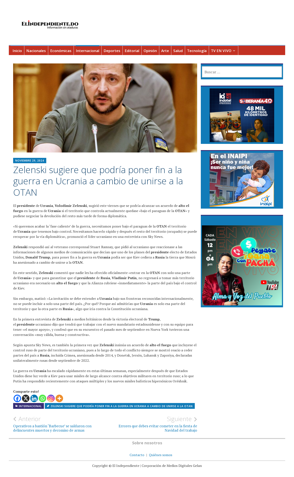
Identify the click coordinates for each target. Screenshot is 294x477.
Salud (178, 50)
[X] (25, 398)
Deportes (112, 50)
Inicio (17, 50)
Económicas (60, 50)
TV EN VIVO (221, 50)
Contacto (137, 454)
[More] (59, 398)
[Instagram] (51, 398)
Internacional (87, 50)
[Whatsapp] (42, 398)
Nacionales (36, 50)
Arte (165, 50)
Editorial (132, 50)
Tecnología (197, 50)
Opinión (150, 50)
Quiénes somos (160, 454)
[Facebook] (17, 398)
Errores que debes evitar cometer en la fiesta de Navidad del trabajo (158, 423)
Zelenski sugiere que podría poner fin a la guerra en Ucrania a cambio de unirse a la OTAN (122, 406)
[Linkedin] (34, 398)
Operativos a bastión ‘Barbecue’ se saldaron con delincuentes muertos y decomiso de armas (52, 423)
